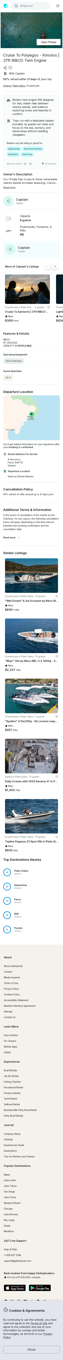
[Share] (5, 68)
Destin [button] (7, 1225)
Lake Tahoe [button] (10, 1185)
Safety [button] (7, 1052)
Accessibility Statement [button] (16, 1000)
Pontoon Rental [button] (12, 1093)
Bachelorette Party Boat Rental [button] (20, 1110)
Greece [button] (7, 85)
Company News (12, 1133)
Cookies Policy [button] (12, 994)
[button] (27, 289)
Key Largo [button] (9, 1220)
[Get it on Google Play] (40, 1288)
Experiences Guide (14, 1145)
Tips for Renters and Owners (19, 1156)
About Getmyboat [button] (13, 966)
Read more (9, 537)
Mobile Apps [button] (10, 1046)
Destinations (10, 1150)
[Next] (55, 266)
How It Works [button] (11, 1035)
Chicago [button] (8, 1208)
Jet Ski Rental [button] (11, 1076)
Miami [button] (7, 1174)
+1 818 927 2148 (12, 1255)
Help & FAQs (10, 1249)
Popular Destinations (17, 1165)
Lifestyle (8, 1139)
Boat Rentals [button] (10, 1070)
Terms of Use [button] (39, 1323)
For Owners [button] (10, 1041)
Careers (8, 971)
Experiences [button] (12, 1061)
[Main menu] (58, 6)
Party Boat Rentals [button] (13, 1115)
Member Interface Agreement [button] (19, 1005)
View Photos (48, 42)
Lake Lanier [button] (10, 1180)
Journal (9, 1125)
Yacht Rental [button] (10, 1098)
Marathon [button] (9, 1231)
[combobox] (30, 6)
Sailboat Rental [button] (12, 1104)
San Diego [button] (9, 1191)
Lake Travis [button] (10, 1197)
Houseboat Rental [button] (13, 1087)
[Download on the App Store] (15, 1288)
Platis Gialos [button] (19, 85)
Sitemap (8, 1011)
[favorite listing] (10, 68)
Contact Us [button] (10, 1017)
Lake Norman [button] (11, 1214)
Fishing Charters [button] (12, 1081)
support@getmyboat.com (17, 1260)
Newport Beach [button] (12, 1203)
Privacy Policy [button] (11, 988)
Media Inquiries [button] (12, 977)
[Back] (48, 266)
